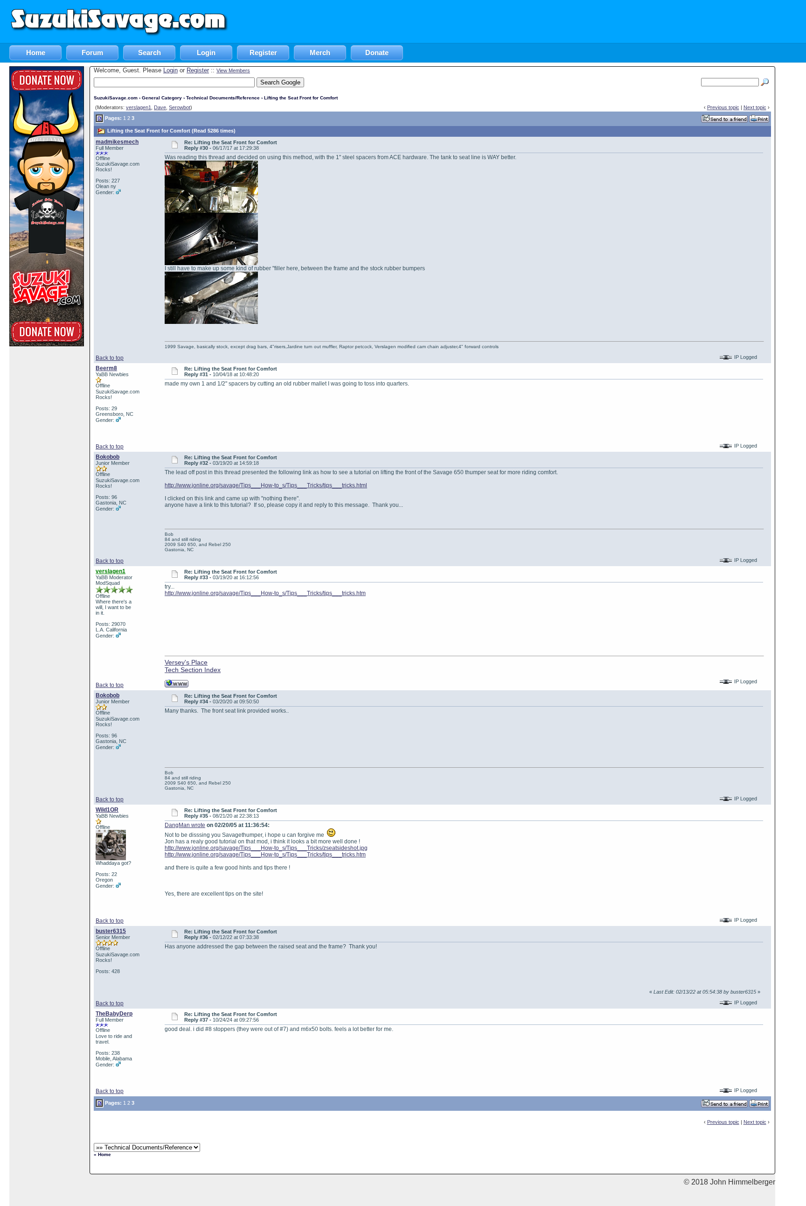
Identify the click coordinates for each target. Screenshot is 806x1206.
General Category (162, 97)
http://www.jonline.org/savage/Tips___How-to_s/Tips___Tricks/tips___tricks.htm (265, 593)
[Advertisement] (636, 21)
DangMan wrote (185, 825)
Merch (320, 52)
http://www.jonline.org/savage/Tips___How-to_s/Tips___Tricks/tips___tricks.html (266, 485)
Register (263, 52)
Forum (92, 52)
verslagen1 (138, 107)
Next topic (754, 107)
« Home (102, 1154)
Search (149, 52)
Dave (160, 107)
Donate (377, 52)
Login (206, 52)
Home (35, 52)
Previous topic (723, 107)
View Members (233, 70)
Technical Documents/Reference (223, 97)
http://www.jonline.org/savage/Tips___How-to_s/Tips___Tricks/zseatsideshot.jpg (266, 848)
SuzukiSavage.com (116, 97)
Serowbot (179, 107)
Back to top (110, 358)
